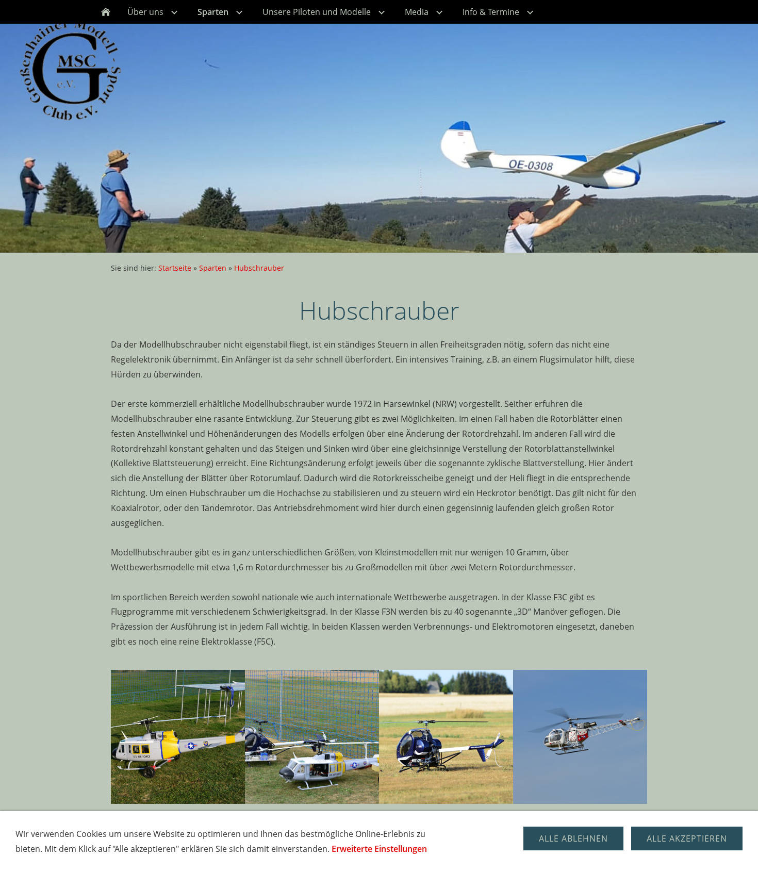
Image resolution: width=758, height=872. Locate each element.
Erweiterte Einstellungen (379, 848)
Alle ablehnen (573, 838)
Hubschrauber (259, 268)
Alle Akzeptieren (687, 838)
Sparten (212, 268)
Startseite (174, 268)
